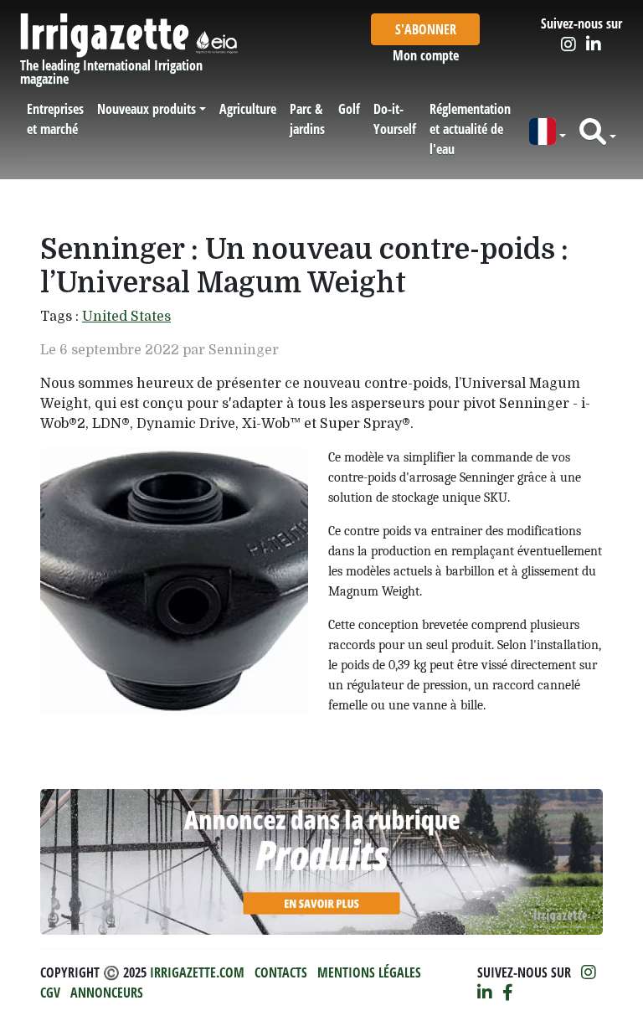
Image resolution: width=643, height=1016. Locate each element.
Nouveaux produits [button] (146, 109)
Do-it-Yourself (394, 119)
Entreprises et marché (55, 119)
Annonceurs (106, 992)
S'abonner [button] (425, 29)
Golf (349, 109)
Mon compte (426, 55)
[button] (547, 131)
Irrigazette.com (197, 972)
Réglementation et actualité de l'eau (470, 129)
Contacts (281, 972)
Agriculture (247, 109)
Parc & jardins (307, 119)
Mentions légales (369, 972)
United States (126, 316)
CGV (50, 992)
